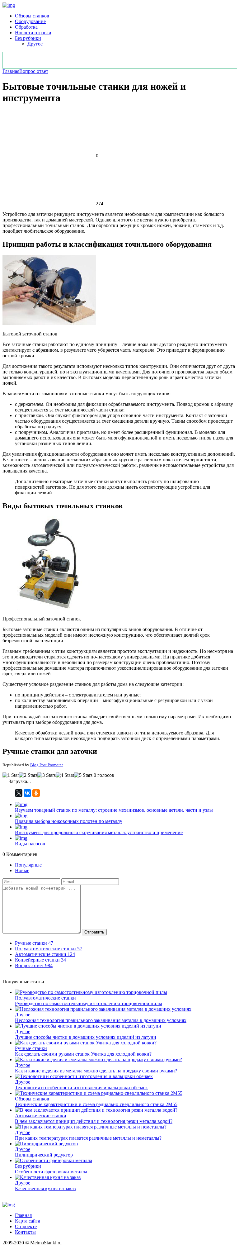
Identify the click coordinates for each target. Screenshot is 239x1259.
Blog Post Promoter (46, 765)
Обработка (26, 27)
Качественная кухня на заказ (45, 1188)
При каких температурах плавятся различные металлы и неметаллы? (88, 1138)
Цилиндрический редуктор (44, 1154)
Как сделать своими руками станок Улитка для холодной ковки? (83, 1054)
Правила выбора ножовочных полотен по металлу (68, 821)
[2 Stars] (28, 775)
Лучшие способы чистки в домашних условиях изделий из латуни (85, 1037)
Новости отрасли (33, 32)
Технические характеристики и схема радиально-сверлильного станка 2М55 (96, 1104)
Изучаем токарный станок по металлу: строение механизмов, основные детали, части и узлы (114, 810)
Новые (22, 870)
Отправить (94, 932)
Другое (35, 43)
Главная (10, 71)
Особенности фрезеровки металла (51, 1171)
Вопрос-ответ (33, 71)
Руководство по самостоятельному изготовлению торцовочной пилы (88, 1003)
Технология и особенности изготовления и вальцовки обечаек (81, 1087)
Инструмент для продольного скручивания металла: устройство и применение (99, 832)
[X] (18, 793)
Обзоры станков (32, 15)
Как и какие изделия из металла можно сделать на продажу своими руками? (96, 1070)
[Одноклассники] (36, 793)
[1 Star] (10, 775)
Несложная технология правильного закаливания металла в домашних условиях (100, 1020)
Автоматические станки (40, 1115)
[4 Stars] (65, 775)
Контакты (25, 1232)
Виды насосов (30, 843)
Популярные (28, 864)
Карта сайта (27, 1220)
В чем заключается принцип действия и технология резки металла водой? (93, 1121)
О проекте (26, 1226)
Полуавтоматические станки (45, 997)
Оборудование (30, 21)
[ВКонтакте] (27, 793)
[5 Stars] (83, 775)
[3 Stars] (46, 775)
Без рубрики (28, 38)
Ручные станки (31, 1048)
